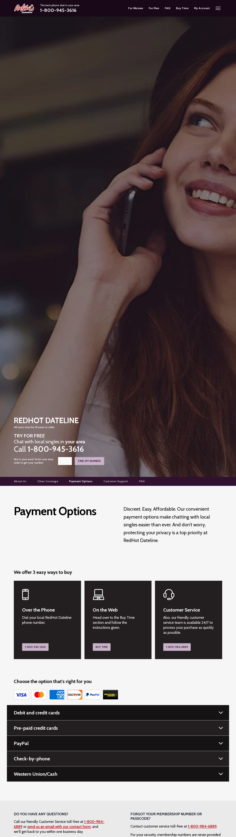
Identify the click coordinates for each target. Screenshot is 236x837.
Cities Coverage (47, 481)
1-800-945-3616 (35, 647)
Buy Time (102, 647)
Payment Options (80, 481)
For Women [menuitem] (135, 8)
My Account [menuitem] (202, 8)
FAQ (142, 481)
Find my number (89, 461)
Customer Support (115, 481)
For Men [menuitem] (154, 8)
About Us (20, 481)
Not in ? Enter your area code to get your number (33, 461)
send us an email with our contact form (59, 826)
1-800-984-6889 (177, 647)
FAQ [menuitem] (168, 8)
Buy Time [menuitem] (182, 8)
